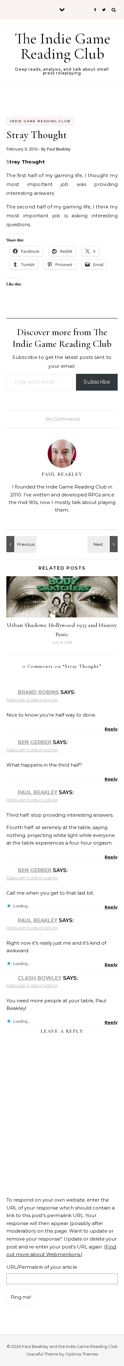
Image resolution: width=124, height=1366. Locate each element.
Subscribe (97, 382)
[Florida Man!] (103, 544)
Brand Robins (38, 692)
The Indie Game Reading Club (62, 46)
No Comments (62, 419)
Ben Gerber (35, 742)
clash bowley (40, 978)
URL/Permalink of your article (41, 1267)
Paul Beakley (59, 149)
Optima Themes (81, 1353)
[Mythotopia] (20, 544)
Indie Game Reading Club (40, 121)
